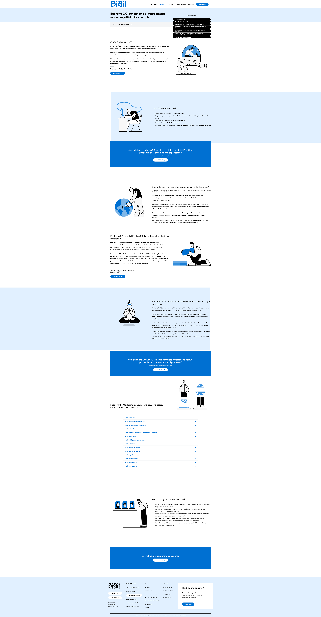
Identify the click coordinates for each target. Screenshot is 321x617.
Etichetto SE (121, 61)
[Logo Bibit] (114, 583)
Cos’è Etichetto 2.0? (180, 19)
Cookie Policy (111, 604)
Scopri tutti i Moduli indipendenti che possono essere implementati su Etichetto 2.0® (189, 34)
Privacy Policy (111, 602)
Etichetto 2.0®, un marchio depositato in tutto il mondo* (190, 24)
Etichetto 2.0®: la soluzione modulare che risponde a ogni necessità (190, 30)
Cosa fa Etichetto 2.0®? (181, 22)
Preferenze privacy (113, 606)
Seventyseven (183, 615)
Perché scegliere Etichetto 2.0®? (183, 37)
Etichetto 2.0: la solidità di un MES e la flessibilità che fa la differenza (190, 27)
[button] (160, 417)
